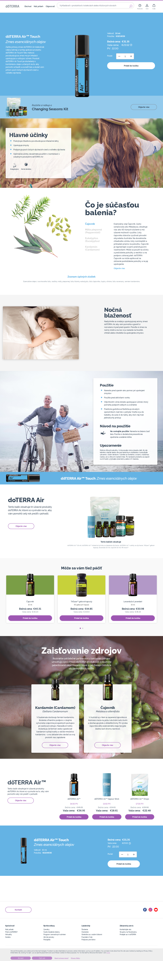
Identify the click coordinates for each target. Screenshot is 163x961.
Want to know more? (61, 958)
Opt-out (42, 958)
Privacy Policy (75, 958)
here (108, 953)
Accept (21, 958)
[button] (80, 628)
